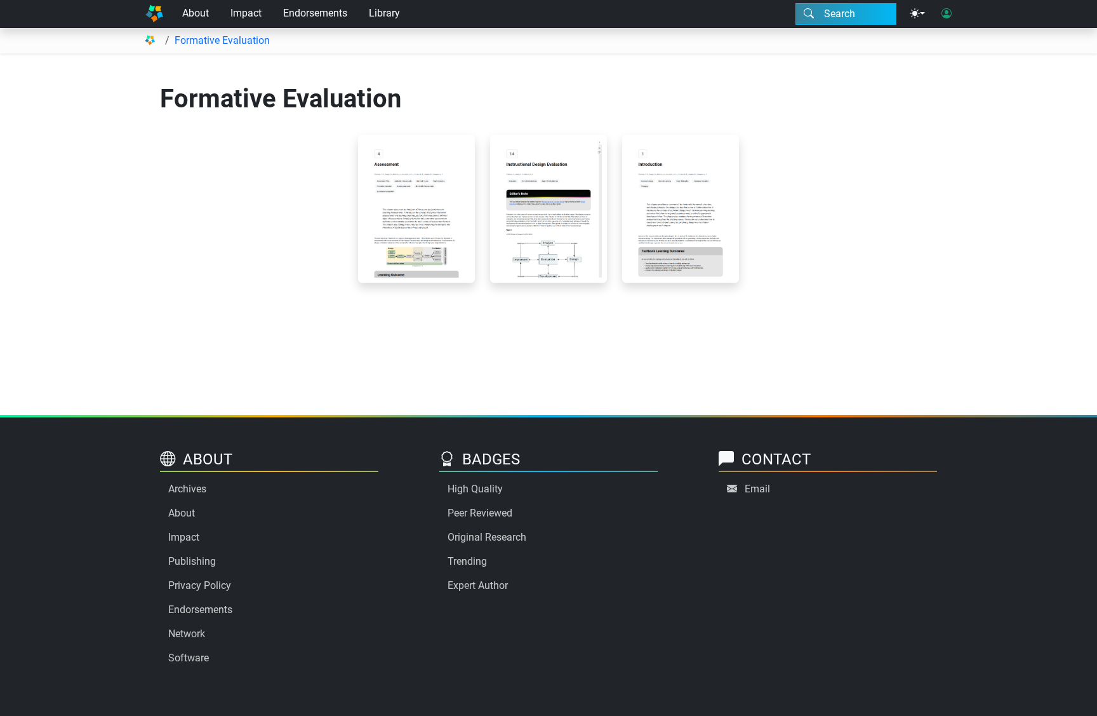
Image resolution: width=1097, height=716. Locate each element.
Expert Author (478, 585)
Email (757, 489)
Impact (246, 13)
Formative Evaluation (222, 40)
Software (188, 658)
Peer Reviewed (480, 513)
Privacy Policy (199, 585)
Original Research (487, 537)
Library (384, 13)
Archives (187, 489)
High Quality (475, 489)
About (195, 13)
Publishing (192, 561)
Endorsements (315, 13)
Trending (467, 561)
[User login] (946, 14)
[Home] (154, 14)
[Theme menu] (917, 14)
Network (186, 634)
